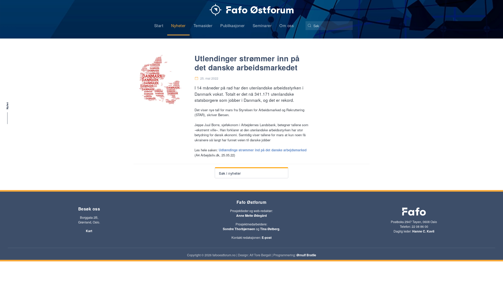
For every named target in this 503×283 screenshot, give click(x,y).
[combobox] (329, 25)
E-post (267, 237)
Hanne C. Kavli (423, 231)
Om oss (286, 25)
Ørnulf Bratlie (306, 255)
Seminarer (262, 25)
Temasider (203, 25)
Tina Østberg (269, 229)
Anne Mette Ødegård (251, 215)
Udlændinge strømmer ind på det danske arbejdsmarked (263, 150)
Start (158, 25)
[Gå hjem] (252, 10)
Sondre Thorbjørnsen (239, 229)
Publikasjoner (232, 25)
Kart (89, 231)
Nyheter (178, 25)
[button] (251, 172)
